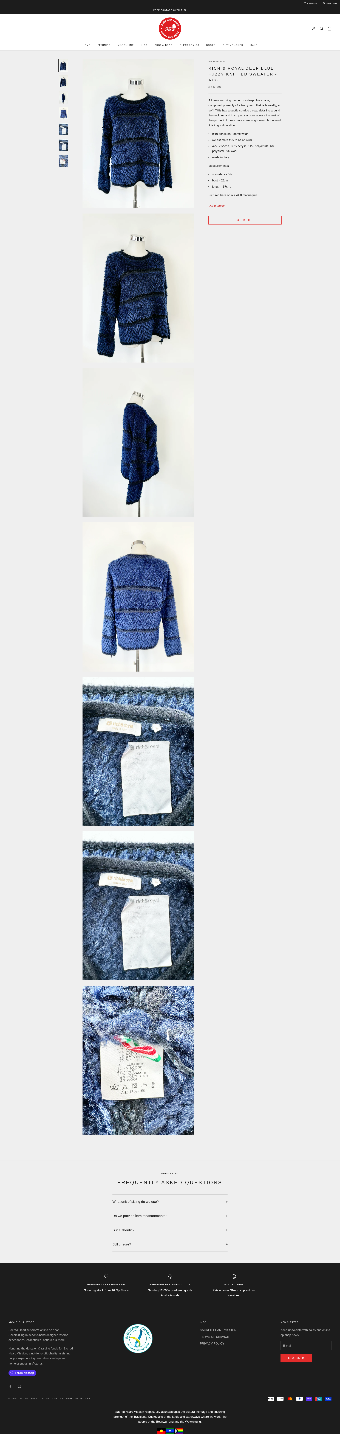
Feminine (104, 45)
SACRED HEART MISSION (218, 1330)
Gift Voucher (233, 45)
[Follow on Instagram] (19, 1386)
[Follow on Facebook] (10, 1386)
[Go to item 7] (63, 160)
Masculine (126, 45)
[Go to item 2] (63, 81)
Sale (253, 45)
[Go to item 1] (63, 65)
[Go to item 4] (63, 113)
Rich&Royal (217, 61)
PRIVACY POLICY (212, 1343)
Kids (144, 45)
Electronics (189, 45)
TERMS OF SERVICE (214, 1336)
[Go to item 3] (63, 97)
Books (211, 45)
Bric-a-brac (164, 45)
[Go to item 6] (63, 144)
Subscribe (296, 1358)
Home (87, 45)
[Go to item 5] (63, 129)
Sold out (245, 220)
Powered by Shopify (76, 1398)
